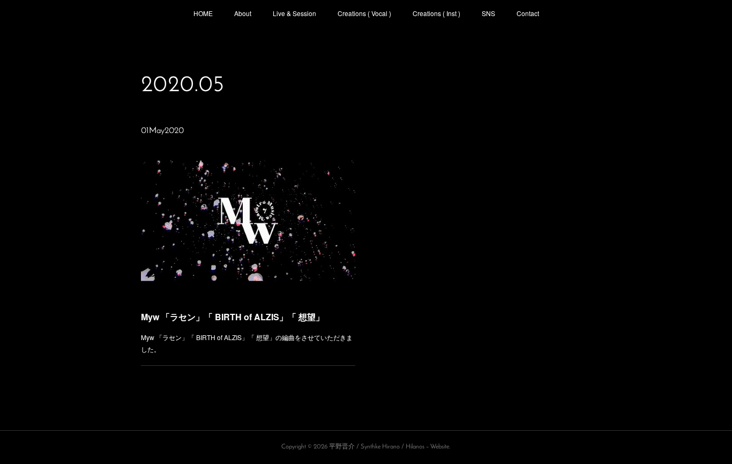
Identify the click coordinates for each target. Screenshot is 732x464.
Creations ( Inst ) (436, 13)
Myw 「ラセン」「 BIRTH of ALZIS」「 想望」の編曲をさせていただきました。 (247, 343)
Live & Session (294, 13)
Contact (528, 13)
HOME (203, 13)
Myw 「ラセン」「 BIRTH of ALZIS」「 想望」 (232, 317)
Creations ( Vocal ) (364, 13)
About (242, 13)
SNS (488, 13)
